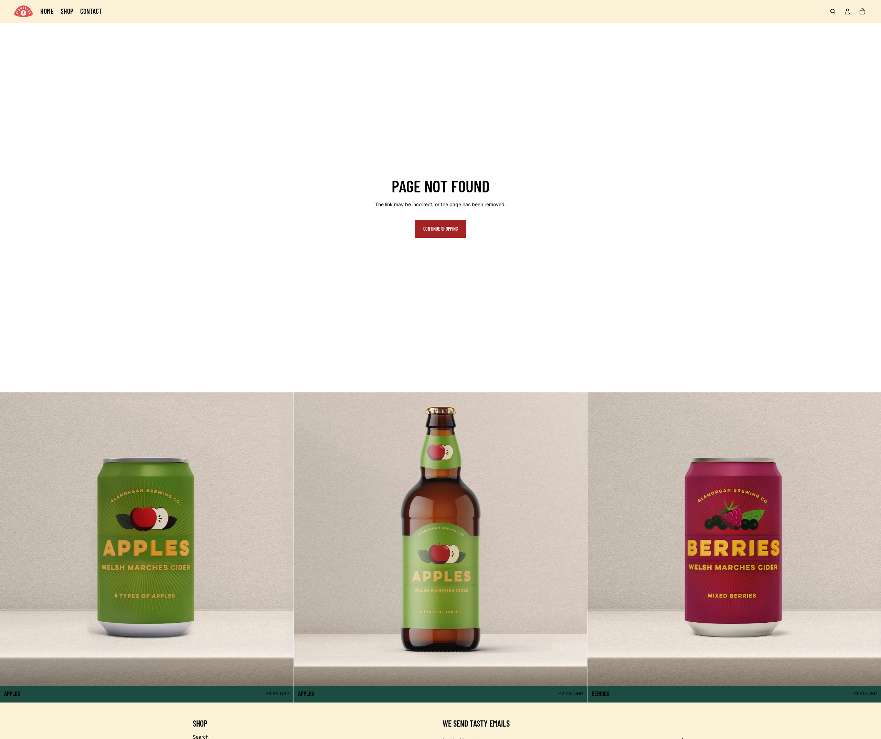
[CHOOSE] (283, 675)
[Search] (832, 11)
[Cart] (862, 11)
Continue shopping (440, 229)
